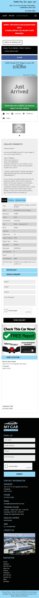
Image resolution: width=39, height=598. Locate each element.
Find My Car (7, 566)
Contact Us (7, 577)
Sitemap (6, 581)
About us (6, 568)
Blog (5, 579)
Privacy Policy (6, 592)
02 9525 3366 (30, 11)
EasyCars (25, 596)
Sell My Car (7, 575)
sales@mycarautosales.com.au (14, 504)
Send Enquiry (19, 320)
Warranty (6, 573)
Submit (19, 474)
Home (5, 562)
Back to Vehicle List (13, 42)
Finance (5, 570)
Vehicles (6, 564)
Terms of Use (15, 592)
